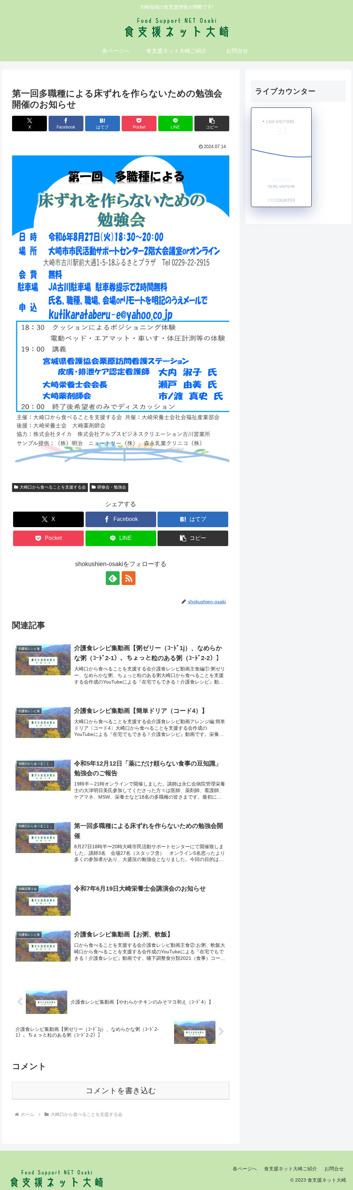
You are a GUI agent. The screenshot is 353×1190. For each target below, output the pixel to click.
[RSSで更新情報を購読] (128, 578)
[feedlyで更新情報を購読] (113, 578)
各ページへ (245, 1168)
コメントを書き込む (120, 1090)
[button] (211, 123)
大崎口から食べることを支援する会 (53, 487)
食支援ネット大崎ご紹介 (290, 1168)
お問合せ (334, 1168)
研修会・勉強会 (111, 487)
